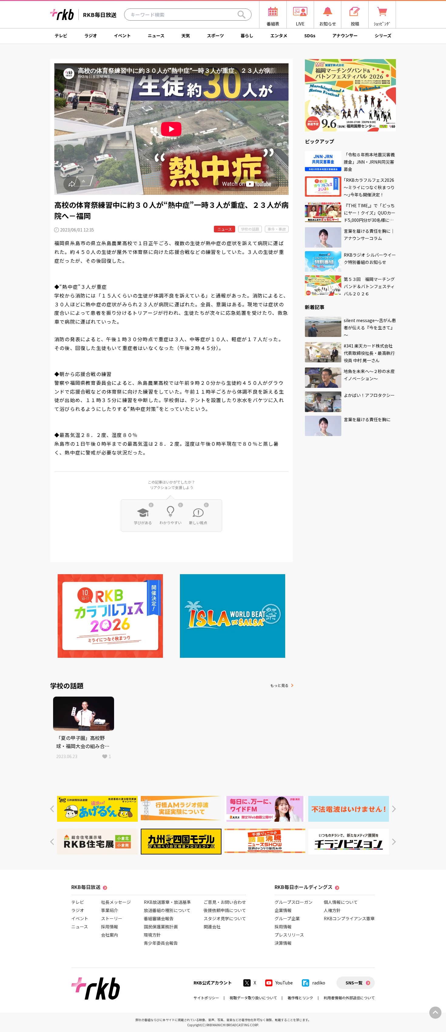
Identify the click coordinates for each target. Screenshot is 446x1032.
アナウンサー (345, 35)
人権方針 (332, 910)
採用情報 (109, 927)
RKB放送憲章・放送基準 (167, 902)
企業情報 (283, 910)
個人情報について (341, 902)
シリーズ (383, 35)
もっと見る (279, 685)
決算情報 (283, 943)
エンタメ (278, 35)
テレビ (61, 35)
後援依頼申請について (225, 910)
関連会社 (212, 927)
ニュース (156, 35)
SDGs (310, 35)
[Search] (241, 14)
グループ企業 (287, 918)
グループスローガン (294, 902)
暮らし (247, 35)
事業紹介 (109, 910)
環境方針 (152, 935)
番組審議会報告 (159, 918)
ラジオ (90, 35)
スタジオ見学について (225, 918)
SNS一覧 (354, 983)
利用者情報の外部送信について (349, 997)
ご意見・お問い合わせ (225, 902)
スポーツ (215, 35)
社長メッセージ (116, 902)
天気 (185, 35)
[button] (52, 808)
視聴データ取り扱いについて (253, 997)
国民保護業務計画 (161, 927)
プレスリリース (289, 935)
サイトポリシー (206, 997)
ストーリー (111, 918)
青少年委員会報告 (161, 943)
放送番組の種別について (167, 910)
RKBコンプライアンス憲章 (349, 918)
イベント (122, 35)
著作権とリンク (300, 997)
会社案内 (109, 935)
